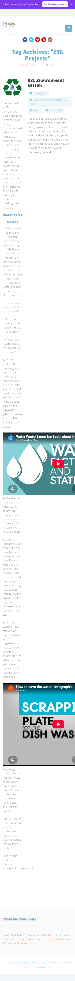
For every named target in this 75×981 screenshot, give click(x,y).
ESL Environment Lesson (46, 83)
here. (5, 827)
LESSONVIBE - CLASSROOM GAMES (22, 963)
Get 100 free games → (55, 4)
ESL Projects (56, 99)
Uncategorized (40, 93)
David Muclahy (43, 935)
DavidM (36, 110)
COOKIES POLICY (42, 967)
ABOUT (43, 963)
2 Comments (56, 110)
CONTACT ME (55, 963)
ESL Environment (42, 99)
